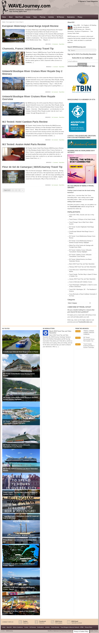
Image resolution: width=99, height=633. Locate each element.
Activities (51, 17)
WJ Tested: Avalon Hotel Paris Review (24, 144)
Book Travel (19, 17)
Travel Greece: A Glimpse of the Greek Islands (82, 219)
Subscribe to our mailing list (82, 58)
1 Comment (55, 66)
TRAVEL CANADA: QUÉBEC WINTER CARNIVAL (88, 332)
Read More (61, 44)
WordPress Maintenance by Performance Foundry (59, 630)
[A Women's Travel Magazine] (49, 14)
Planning (42, 17)
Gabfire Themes (94, 630)
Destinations (71, 17)
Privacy (80, 17)
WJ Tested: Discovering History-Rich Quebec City (89, 339)
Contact (26, 627)
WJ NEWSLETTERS (49, 328)
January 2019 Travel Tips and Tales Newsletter (82, 279)
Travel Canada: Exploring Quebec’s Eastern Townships (88, 345)
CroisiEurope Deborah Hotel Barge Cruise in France (20, 352)
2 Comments (55, 44)
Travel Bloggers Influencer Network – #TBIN (72, 627)
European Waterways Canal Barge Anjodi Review (30, 26)
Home (4, 17)
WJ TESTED (5, 328)
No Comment (55, 92)
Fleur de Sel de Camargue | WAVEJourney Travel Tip (32, 167)
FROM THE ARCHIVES (82, 328)
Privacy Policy (88, 627)
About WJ (9, 627)
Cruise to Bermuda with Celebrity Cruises (80, 282)
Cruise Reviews (55, 627)
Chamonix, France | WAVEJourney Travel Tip (28, 48)
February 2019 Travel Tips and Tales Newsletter (82, 267)
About (10, 17)
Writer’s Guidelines (18, 627)
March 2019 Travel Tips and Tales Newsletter (81, 264)
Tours (35, 17)
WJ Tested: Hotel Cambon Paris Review (24, 121)
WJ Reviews (60, 17)
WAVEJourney (9, 630)
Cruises (28, 17)
